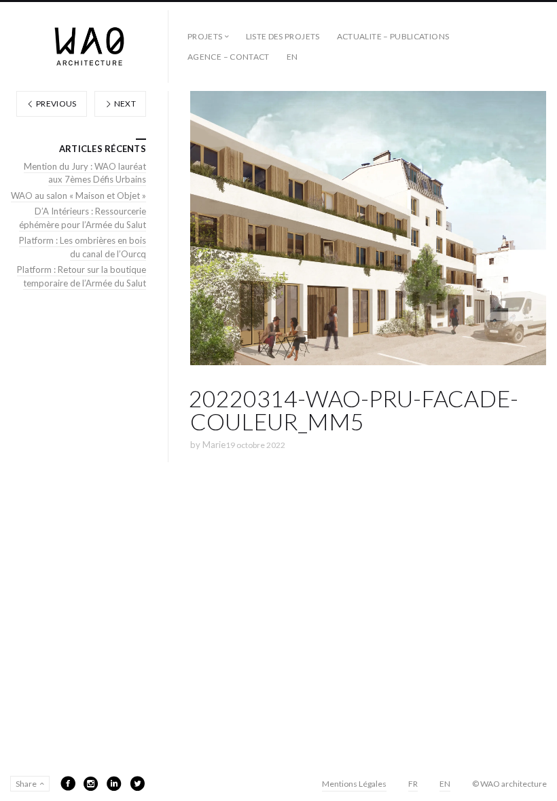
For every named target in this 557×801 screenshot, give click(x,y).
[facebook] (67, 783)
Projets (205, 36)
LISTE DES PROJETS (283, 36)
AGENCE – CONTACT (228, 57)
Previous (56, 103)
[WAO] (89, 46)
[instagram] (91, 783)
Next (124, 103)
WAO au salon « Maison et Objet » (78, 195)
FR (413, 784)
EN (292, 57)
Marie (214, 444)
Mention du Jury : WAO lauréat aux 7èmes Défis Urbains (85, 173)
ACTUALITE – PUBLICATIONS (393, 36)
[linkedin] (114, 783)
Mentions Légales (354, 784)
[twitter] (137, 783)
